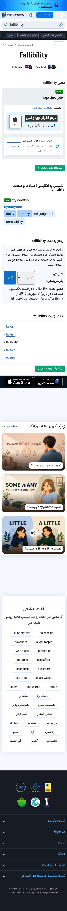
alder (13, 687)
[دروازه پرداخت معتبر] (48, 787)
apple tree (33, 687)
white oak (22, 651)
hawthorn (21, 642)
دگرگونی (23, 696)
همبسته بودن (46, 705)
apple (53, 687)
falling (10, 357)
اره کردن (50, 732)
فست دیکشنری (24, 888)
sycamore (44, 669)
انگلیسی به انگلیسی (53, 35)
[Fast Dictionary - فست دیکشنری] (13, 15)
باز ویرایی (51, 723)
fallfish (10, 334)
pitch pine (44, 651)
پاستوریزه (43, 696)
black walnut (44, 678)
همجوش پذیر (20, 705)
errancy (24, 213)
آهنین (34, 741)
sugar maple (44, 642)
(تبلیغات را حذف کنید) (42, 108)
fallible (10, 349)
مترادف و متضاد (28, 35)
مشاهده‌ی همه (9, 426)
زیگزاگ (14, 723)
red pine (22, 660)
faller (9, 326)
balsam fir (46, 633)
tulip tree (20, 678)
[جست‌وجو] (6, 25)
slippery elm (22, 633)
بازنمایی (32, 723)
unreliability (14, 221)
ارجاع (11, 35)
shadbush (22, 669)
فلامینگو (52, 741)
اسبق (15, 732)
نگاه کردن (21, 714)
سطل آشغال (44, 714)
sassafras (43, 660)
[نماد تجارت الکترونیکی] (35, 787)
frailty (10, 213)
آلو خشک (15, 741)
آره (32, 732)
